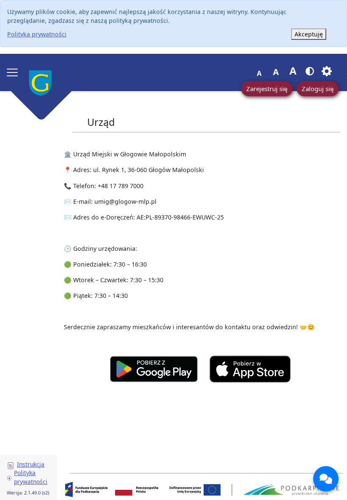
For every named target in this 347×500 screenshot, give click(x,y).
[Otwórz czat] (326, 479)
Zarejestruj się (266, 88)
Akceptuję (309, 34)
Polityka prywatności (36, 34)
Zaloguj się (317, 88)
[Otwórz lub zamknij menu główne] (12, 72)
